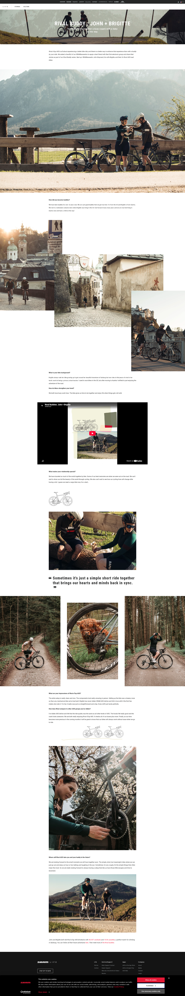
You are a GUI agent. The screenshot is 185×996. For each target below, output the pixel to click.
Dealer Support (106, 968)
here (86, 943)
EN (183, 2)
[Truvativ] (75, 1)
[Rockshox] (69, 1)
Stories (17, 6)
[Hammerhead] (103, 1)
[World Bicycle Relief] (122, 1)
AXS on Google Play (128, 968)
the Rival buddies (108, 943)
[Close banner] (169, 978)
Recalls (104, 973)
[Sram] (62, 1)
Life (6, 6)
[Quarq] (88, 1)
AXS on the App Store (129, 965)
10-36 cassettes (109, 940)
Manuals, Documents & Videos (110, 970)
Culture (26, 6)
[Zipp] (81, 1)
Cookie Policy (119, 987)
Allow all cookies (151, 980)
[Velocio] (110, 1)
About (140, 965)
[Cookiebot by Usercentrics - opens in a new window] (25, 992)
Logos (140, 973)
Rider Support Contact (108, 965)
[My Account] (178, 2)
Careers (140, 970)
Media (140, 968)
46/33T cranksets (95, 940)
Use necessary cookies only (151, 991)
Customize (149, 985)
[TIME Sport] (95, 1)
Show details (42, 992)
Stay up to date (45, 971)
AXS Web (125, 970)
